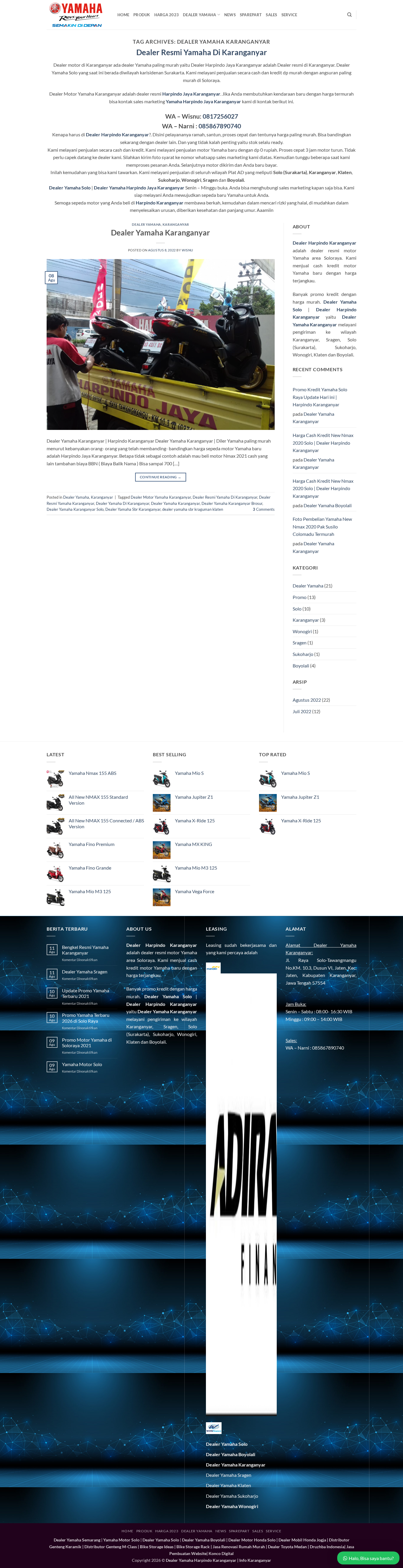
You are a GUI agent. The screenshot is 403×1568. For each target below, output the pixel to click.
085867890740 (220, 126)
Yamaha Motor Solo (82, 1064)
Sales (271, 14)
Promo (300, 597)
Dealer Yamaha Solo (168, 996)
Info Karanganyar (255, 1560)
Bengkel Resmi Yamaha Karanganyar (85, 949)
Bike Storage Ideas (156, 1546)
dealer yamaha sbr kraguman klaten (192, 509)
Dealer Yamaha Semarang (77, 1539)
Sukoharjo (303, 654)
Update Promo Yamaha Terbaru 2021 (85, 993)
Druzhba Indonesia (327, 1546)
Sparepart (251, 14)
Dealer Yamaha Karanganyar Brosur (232, 503)
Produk (141, 14)
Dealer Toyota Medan (287, 1546)
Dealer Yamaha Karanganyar (160, 232)
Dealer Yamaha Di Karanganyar (122, 503)
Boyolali (301, 665)
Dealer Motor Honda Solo (252, 1539)
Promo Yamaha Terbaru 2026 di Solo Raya (85, 1017)
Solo (297, 608)
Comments (264, 509)
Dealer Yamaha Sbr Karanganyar (132, 509)
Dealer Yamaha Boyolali (328, 505)
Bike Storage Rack (193, 1546)
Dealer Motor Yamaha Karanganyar (161, 497)
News (230, 14)
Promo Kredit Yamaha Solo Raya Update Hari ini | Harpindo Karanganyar (320, 397)
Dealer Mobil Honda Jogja (302, 1539)
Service (289, 14)
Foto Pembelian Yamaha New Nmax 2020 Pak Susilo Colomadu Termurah (322, 526)
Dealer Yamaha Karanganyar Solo (75, 509)
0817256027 (220, 116)
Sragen (300, 642)
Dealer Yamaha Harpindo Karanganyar (201, 1560)
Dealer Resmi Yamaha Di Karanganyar (225, 497)
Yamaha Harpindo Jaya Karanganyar (203, 101)
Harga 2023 (166, 14)
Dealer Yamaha (199, 14)
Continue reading (160, 477)
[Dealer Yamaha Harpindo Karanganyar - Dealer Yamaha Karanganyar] (78, 15)
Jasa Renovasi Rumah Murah (239, 1546)
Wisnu (187, 250)
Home (123, 14)
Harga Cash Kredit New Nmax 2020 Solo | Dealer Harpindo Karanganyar (323, 442)
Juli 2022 (302, 711)
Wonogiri (302, 631)
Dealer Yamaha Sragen (84, 971)
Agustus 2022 (307, 700)
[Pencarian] (349, 14)
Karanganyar (176, 224)
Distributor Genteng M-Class (110, 1546)
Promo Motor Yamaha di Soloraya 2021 (87, 1042)
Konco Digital (221, 1553)
